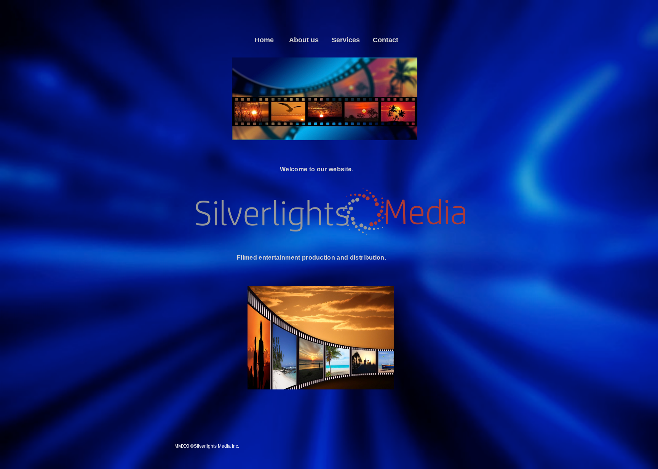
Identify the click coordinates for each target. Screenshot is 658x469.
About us (304, 40)
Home (264, 40)
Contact (385, 40)
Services (346, 40)
